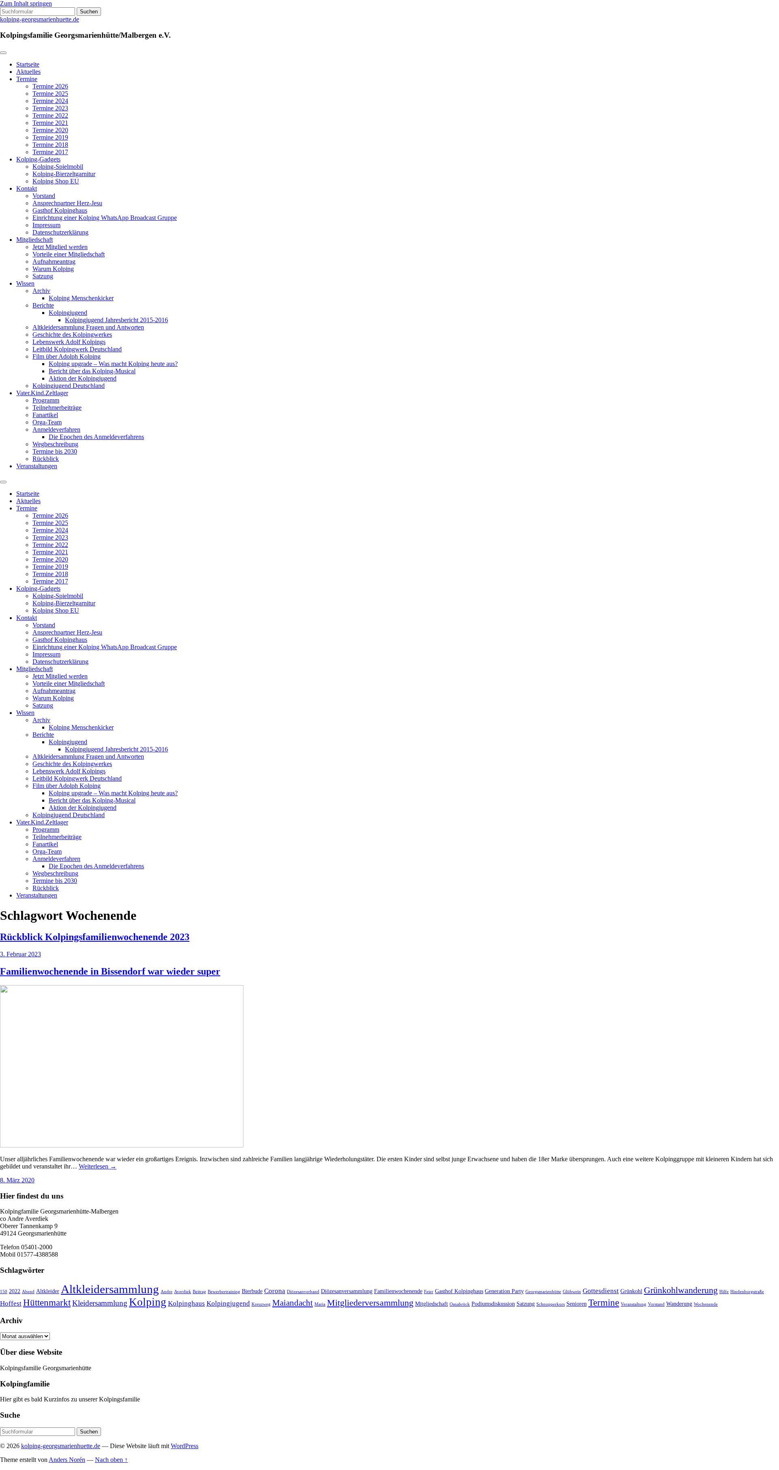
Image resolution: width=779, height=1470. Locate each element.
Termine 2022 (50, 115)
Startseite (27, 64)
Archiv (41, 290)
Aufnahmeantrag (53, 261)
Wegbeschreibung (55, 444)
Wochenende (706, 1304)
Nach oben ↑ (111, 1459)
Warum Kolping (53, 268)
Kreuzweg (261, 1304)
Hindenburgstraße (747, 1291)
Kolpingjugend (68, 312)
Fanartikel (45, 414)
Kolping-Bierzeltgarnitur (63, 173)
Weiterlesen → (97, 1166)
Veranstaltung (633, 1304)
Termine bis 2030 (54, 451)
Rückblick (45, 458)
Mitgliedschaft (34, 239)
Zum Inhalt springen (26, 3)
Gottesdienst (601, 1291)
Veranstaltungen (36, 466)
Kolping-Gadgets (38, 159)
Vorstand (43, 195)
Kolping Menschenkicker (81, 298)
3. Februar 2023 (20, 954)
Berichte (43, 305)
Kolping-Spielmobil (57, 166)
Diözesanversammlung (346, 1291)
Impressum (46, 225)
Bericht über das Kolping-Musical (92, 371)
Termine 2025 (50, 93)
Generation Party (504, 1291)
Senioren (576, 1304)
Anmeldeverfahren (56, 429)
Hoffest (11, 1303)
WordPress (184, 1445)
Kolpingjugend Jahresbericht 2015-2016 (116, 319)
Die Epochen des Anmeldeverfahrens (96, 436)
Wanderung (679, 1304)
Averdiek (182, 1291)
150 (3, 1291)
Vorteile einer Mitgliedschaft (68, 254)
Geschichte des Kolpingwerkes (72, 334)
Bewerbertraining (224, 1291)
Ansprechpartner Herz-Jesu (67, 203)
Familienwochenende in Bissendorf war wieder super (110, 971)
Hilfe (724, 1291)
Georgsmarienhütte (543, 1291)
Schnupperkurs (550, 1304)
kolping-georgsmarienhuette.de (39, 19)
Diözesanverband (303, 1291)
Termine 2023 (50, 108)
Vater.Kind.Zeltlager (42, 393)
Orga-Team (47, 422)
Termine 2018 (50, 144)
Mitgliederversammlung (370, 1303)
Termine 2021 (50, 122)
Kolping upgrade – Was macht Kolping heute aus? (113, 363)
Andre (166, 1291)
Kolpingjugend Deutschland (68, 385)
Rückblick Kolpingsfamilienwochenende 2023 (94, 937)
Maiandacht (292, 1302)
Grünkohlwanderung (681, 1290)
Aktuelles (28, 71)
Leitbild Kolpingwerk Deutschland (77, 349)
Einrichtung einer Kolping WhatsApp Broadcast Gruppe (104, 217)
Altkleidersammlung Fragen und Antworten (88, 327)
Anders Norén (67, 1459)
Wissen (25, 283)
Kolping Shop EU (55, 181)
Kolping (147, 1302)
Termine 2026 (50, 86)
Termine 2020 (50, 130)
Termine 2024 (50, 100)
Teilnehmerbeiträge (57, 407)
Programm (45, 400)
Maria (319, 1304)
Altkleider (47, 1291)
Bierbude (252, 1291)
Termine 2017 (50, 152)
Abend (28, 1291)
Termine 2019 (50, 137)
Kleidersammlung (99, 1303)
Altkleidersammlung (110, 1289)
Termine (26, 78)
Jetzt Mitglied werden (60, 246)
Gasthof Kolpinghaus (59, 210)
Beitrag (199, 1291)
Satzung (42, 276)
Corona (274, 1291)
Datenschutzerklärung (60, 232)
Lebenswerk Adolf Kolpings (68, 341)
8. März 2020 (17, 1180)
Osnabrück (460, 1304)
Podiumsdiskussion (493, 1304)
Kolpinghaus (186, 1303)
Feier (428, 1291)
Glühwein (572, 1291)
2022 (14, 1291)
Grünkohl (631, 1291)
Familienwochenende (398, 1291)
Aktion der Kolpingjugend (82, 378)
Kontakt (26, 188)
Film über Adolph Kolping (66, 356)
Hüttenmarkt (47, 1302)
